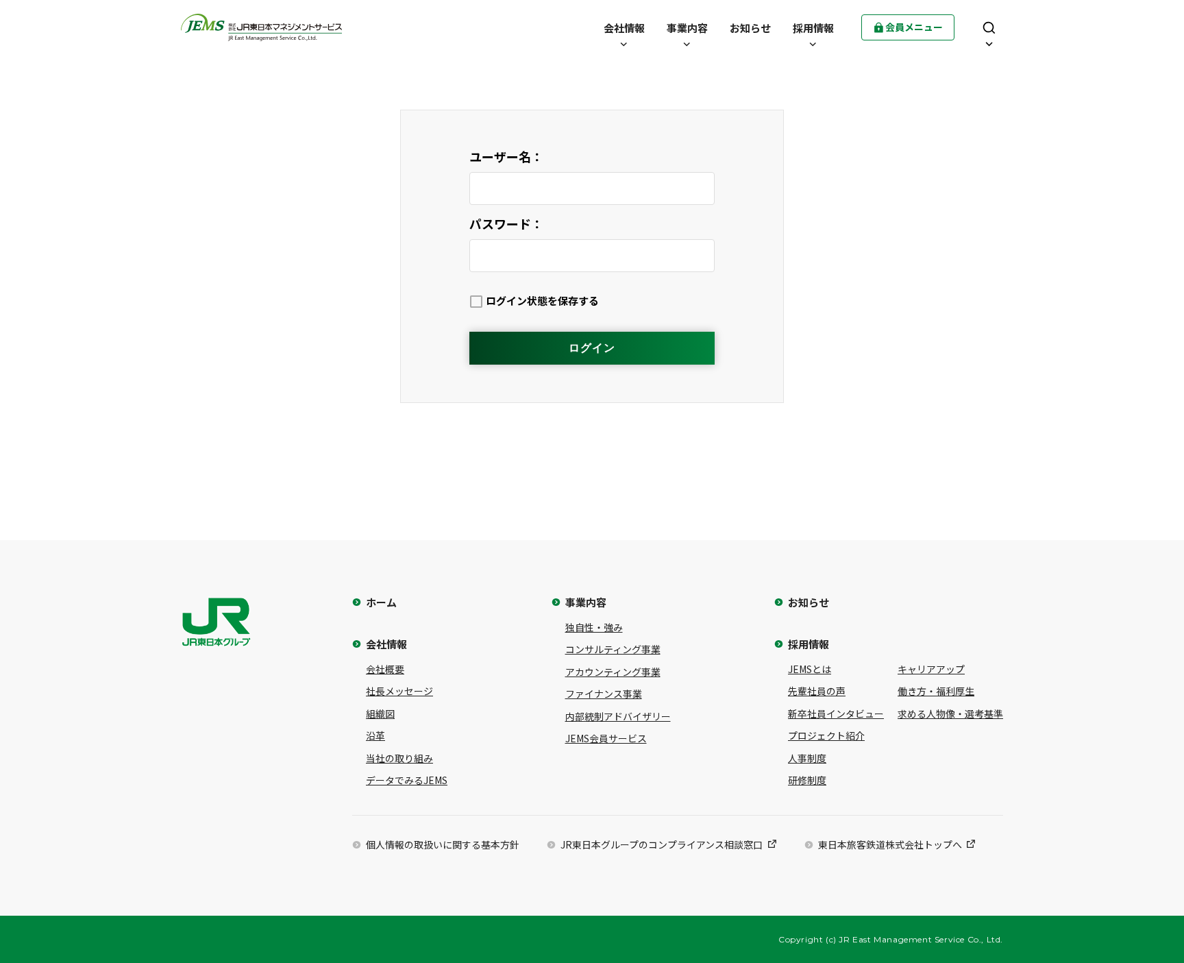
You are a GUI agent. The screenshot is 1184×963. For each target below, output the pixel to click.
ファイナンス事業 (603, 693)
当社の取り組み (399, 758)
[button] (624, 27)
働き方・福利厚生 (936, 691)
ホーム (381, 602)
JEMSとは (809, 669)
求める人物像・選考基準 (950, 713)
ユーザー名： (506, 156)
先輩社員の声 (817, 691)
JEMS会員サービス (606, 738)
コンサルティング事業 (613, 649)
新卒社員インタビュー (836, 713)
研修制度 (807, 780)
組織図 (380, 713)
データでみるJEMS (406, 780)
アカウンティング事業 (613, 672)
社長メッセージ (399, 691)
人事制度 (807, 758)
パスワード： (506, 223)
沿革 (375, 735)
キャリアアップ (931, 669)
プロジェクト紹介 (826, 735)
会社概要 (385, 669)
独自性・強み (594, 627)
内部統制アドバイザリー (618, 716)
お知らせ (808, 602)
